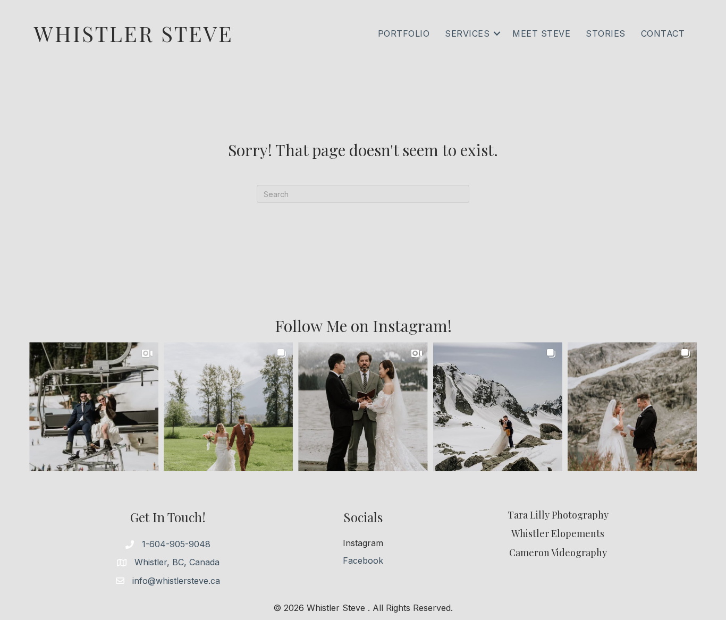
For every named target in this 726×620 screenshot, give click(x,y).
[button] (496, 33)
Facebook (363, 560)
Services (467, 33)
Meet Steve (541, 33)
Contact (663, 33)
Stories (606, 33)
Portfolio (404, 33)
